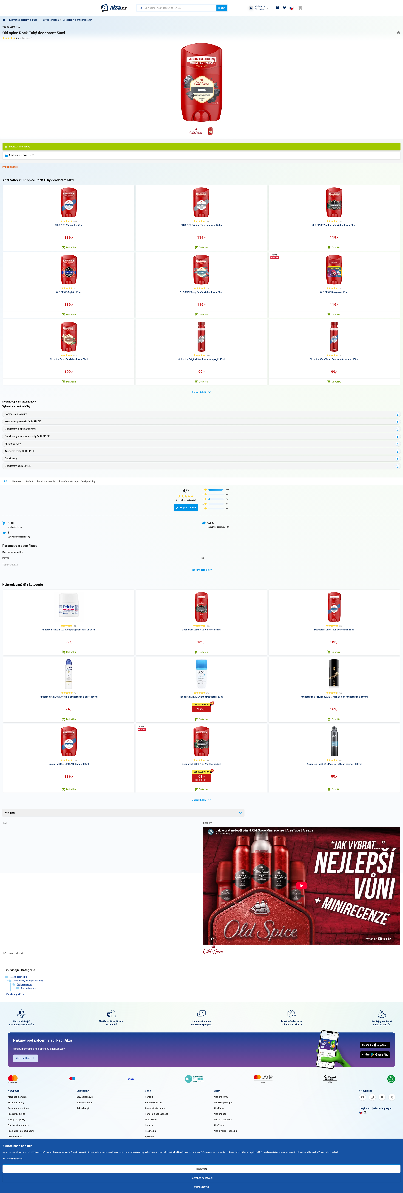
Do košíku (71, 247)
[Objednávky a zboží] (277, 8)
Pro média (150, 1131)
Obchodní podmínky (18, 1125)
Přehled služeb (15, 1136)
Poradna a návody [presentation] (46, 481)
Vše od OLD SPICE (11, 27)
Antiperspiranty (13, 443)
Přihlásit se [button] (259, 9)
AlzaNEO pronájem (223, 1102)
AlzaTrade (219, 1125)
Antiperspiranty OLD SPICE (20, 451)
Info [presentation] (6, 481)
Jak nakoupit (83, 1108)
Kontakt (149, 1097)
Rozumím (201, 1168)
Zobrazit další (199, 392)
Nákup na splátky (16, 1119)
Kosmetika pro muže (16, 414)
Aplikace (149, 1136)
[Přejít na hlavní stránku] (114, 8)
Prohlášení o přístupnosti (21, 1131)
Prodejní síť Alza (16, 1114)
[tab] (6, 481)
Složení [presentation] (29, 481)
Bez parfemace (28, 988)
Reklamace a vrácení (18, 1108)
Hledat (221, 8)
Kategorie (10, 812)
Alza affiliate (220, 1114)
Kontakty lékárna (153, 1102)
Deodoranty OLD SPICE (18, 465)
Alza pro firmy (221, 1097)
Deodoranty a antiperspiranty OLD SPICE (27, 436)
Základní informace (155, 1108)
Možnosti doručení (17, 1097)
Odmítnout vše (201, 1187)
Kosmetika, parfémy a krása (23, 20)
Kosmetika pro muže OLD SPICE (23, 421)
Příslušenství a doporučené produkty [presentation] (77, 481)
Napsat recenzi (188, 507)
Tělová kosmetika (50, 20)
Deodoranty (11, 458)
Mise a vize (150, 1119)
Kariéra (149, 1125)
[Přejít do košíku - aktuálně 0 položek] (300, 8)
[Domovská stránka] (3, 20)
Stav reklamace (84, 1102)
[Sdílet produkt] (398, 32)
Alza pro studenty (223, 1119)
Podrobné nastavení (201, 1177)
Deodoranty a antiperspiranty (77, 20)
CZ (365, 1112)
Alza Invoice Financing (225, 1131)
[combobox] (176, 8)
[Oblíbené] (284, 8)
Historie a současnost (156, 1114)
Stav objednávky (85, 1097)
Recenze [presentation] (16, 481)
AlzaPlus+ (219, 1108)
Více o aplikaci (23, 1058)
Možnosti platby (16, 1102)
